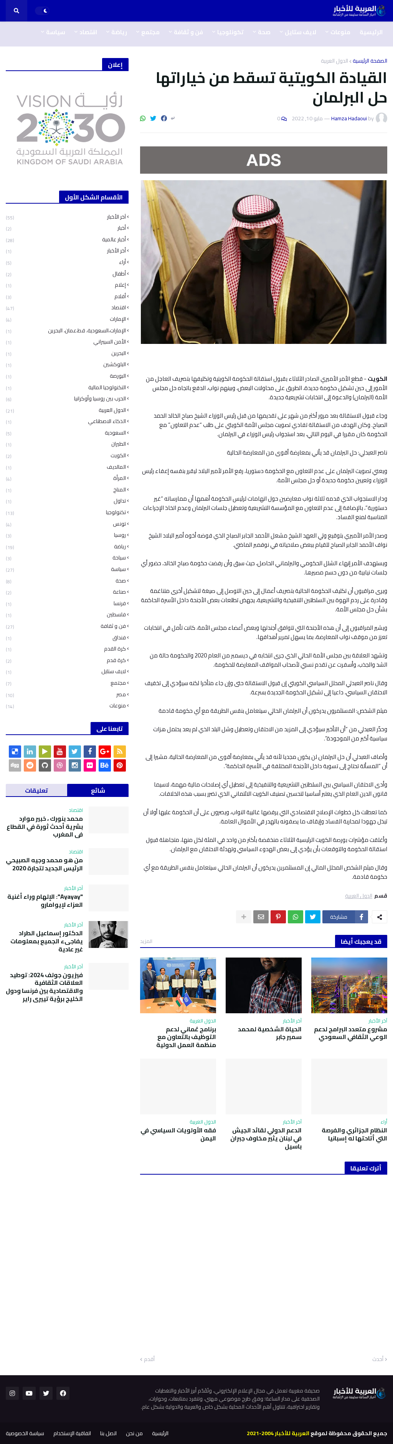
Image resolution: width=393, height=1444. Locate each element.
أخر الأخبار (66, 251)
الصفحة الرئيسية (370, 60)
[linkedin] (30, 751)
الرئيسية (160, 1433)
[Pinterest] (278, 916)
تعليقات (36, 790)
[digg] (15, 765)
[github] (45, 765)
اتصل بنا (108, 1433)
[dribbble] (60, 765)
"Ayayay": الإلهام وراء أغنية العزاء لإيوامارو (45, 901)
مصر (66, 694)
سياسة (66, 569)
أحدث (377, 1359)
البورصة (66, 376)
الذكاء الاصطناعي (66, 421)
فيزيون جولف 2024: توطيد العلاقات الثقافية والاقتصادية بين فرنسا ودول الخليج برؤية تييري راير (44, 987)
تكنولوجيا (66, 512)
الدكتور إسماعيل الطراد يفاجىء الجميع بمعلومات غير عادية (46, 941)
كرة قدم (66, 660)
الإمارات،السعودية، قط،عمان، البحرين (66, 330)
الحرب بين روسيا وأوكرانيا (66, 398)
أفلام (66, 296)
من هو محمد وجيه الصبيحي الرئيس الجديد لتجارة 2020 (44, 864)
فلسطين (66, 614)
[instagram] (75, 765)
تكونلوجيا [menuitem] (230, 32)
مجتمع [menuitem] (150, 32)
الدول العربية (334, 60)
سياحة (66, 558)
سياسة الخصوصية (25, 1433)
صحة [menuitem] (264, 32)
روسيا (66, 535)
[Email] (261, 916)
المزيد (146, 941)
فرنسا (66, 603)
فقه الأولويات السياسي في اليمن (178, 1134)
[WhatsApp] (142, 118)
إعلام (66, 285)
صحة (66, 581)
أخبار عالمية (66, 239)
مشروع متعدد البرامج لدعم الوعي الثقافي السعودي (350, 1033)
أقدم (149, 1359)
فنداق (66, 637)
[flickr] (90, 765)
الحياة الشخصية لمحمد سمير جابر (270, 1033)
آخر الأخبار (66, 217)
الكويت (66, 455)
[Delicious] (15, 751)
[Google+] (105, 751)
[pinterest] (120, 765)
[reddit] (30, 765)
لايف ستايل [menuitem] (300, 32)
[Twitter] (153, 118)
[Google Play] (45, 751)
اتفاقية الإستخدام (72, 1433)
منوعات (66, 705)
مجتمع (66, 683)
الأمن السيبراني (66, 342)
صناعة (66, 592)
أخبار (66, 228)
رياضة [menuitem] (119, 32)
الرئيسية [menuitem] (371, 32)
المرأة (66, 478)
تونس (66, 524)
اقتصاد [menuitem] (88, 32)
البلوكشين (66, 364)
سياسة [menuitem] (55, 32)
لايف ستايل (66, 671)
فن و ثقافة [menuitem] (188, 32)
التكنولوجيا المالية (66, 387)
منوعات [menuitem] (340, 32)
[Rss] (120, 751)
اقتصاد (66, 307)
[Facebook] (164, 118)
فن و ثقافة (66, 626)
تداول (66, 501)
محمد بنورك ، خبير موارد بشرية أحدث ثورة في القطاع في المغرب (45, 826)
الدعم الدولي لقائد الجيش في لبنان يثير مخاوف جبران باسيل (266, 1138)
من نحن (134, 1433)
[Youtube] (60, 751)
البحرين (66, 353)
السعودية (66, 433)
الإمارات (66, 319)
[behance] (105, 765)
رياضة (66, 546)
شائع (98, 790)
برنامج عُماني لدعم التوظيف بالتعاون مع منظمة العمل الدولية (186, 1037)
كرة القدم (66, 649)
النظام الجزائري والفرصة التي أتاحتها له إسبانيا (354, 1134)
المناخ (66, 490)
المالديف (66, 467)
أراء (66, 262)
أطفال (66, 274)
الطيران (66, 444)
